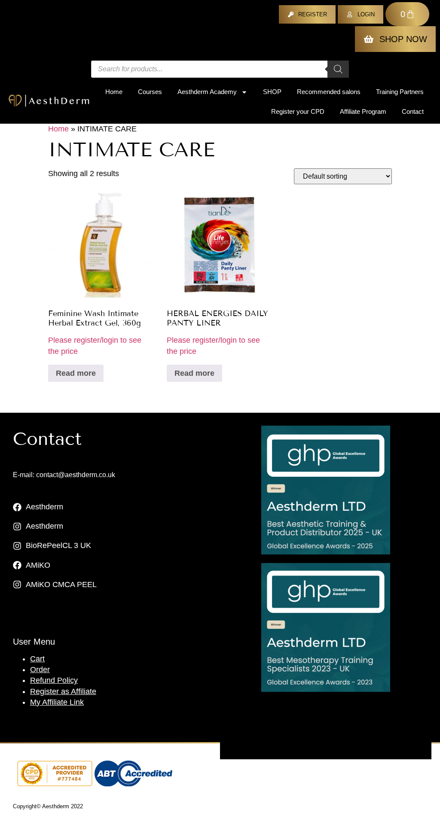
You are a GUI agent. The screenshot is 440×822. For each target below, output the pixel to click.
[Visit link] (326, 490)
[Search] (338, 69)
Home (113, 91)
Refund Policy (54, 680)
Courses (150, 91)
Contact (413, 111)
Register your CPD (297, 111)
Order (40, 669)
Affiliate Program (363, 111)
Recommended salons (329, 91)
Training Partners (400, 91)
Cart (37, 659)
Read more (76, 373)
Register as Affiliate (63, 691)
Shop (272, 91)
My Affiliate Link (57, 702)
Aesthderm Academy (207, 91)
